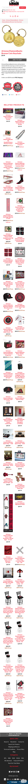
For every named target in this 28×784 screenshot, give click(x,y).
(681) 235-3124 (11, 10)
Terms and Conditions (9, 749)
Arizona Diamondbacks (12, 20)
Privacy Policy (20, 749)
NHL (22, 758)
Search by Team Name (14, 763)
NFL (5, 758)
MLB (13, 758)
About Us (6, 742)
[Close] (8, 782)
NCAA (18, 758)
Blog (14, 752)
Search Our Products (14, 744)
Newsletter (13, 742)
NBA (9, 758)
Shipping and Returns (14, 747)
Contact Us (21, 742)
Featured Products (19, 760)
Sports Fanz (15, 775)
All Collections (8, 760)
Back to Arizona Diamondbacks (15, 734)
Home (3, 20)
